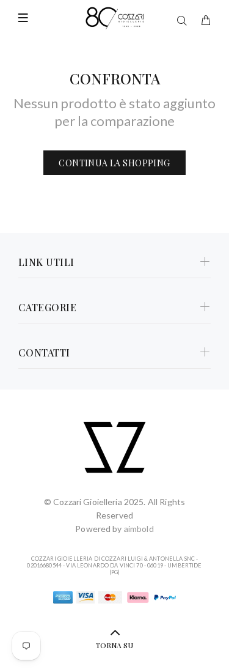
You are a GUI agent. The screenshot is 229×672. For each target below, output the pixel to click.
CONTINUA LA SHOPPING (114, 163)
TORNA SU (114, 645)
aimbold (139, 528)
